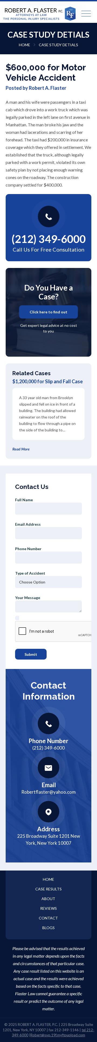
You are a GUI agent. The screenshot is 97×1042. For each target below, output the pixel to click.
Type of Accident (30, 573)
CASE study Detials (58, 44)
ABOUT (48, 898)
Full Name (24, 499)
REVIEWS (48, 908)
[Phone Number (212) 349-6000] (48, 723)
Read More (21, 449)
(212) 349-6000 (49, 238)
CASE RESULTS (48, 889)
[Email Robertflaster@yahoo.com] (48, 767)
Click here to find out (48, 312)
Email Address (28, 524)
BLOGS (48, 927)
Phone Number (28, 548)
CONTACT (48, 918)
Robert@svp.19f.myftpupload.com (57, 1035)
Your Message (27, 597)
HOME (25, 44)
